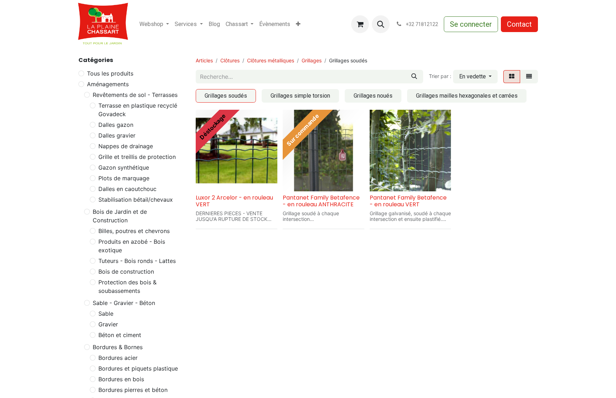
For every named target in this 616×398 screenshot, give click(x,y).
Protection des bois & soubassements (127, 286)
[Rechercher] (414, 76)
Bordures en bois (121, 379)
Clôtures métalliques (270, 60)
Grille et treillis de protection (137, 156)
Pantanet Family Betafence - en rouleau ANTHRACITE (321, 200)
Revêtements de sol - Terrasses (135, 94)
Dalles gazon (115, 124)
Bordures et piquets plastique (138, 368)
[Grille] (511, 76)
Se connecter (471, 24)
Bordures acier (118, 357)
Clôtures (230, 60)
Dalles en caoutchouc (127, 188)
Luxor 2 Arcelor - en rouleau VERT (234, 200)
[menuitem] (154, 24)
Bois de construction (126, 271)
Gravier (108, 324)
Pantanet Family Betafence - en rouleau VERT (408, 200)
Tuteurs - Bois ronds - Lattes (137, 260)
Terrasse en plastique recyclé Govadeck (137, 110)
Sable (105, 313)
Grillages (312, 60)
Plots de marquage (123, 178)
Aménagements (108, 84)
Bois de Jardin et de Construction (120, 216)
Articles (204, 60)
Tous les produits (110, 73)
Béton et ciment (119, 334)
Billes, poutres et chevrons (134, 230)
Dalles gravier (116, 135)
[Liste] (529, 76)
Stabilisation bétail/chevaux (135, 199)
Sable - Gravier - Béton (124, 302)
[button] (381, 24)
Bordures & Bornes (118, 347)
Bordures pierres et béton (133, 389)
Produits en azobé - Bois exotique (131, 246)
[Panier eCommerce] (360, 24)
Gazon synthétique (123, 167)
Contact (519, 24)
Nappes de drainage (125, 146)
